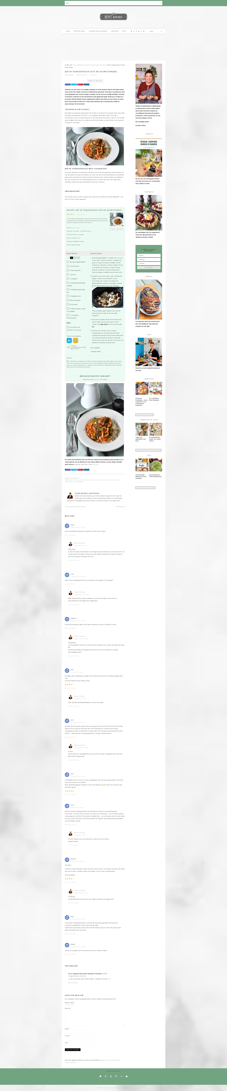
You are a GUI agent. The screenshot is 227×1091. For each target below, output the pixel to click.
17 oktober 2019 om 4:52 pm (78, 722)
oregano (95, 480)
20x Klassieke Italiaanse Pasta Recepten (140, 476)
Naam (67, 1029)
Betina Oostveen (75, 227)
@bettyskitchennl (96, 379)
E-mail (67, 1036)
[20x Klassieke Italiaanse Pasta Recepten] (141, 465)
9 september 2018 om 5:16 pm (81, 594)
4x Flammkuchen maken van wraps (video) (155, 439)
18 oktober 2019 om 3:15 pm (78, 776)
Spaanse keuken (108, 480)
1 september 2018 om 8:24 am (78, 576)
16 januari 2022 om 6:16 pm (78, 919)
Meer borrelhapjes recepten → (148, 450)
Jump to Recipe (95, 81)
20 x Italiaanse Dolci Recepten (154, 399)
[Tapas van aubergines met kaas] (141, 435)
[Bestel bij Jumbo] (75, 340)
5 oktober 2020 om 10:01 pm (81, 893)
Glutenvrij (75, 480)
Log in (128, 1087)
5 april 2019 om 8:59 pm (77, 672)
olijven (91, 480)
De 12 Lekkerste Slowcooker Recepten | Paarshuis (85, 973)
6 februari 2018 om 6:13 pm (81, 545)
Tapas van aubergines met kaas (140, 439)
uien (73, 481)
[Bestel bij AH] (69, 340)
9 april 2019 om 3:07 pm (80, 698)
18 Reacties (94, 75)
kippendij (83, 480)
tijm (113, 480)
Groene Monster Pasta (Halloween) (155, 475)
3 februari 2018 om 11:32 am (78, 527)
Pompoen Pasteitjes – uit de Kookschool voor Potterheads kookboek (141, 401)
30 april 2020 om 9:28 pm (77, 807)
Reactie (68, 1008)
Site (66, 1042)
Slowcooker (100, 480)
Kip (79, 480)
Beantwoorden (70, 535)
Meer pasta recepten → (145, 487)
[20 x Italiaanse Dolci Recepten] (155, 389)
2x (75, 257)
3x (78, 257)
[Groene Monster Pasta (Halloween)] (155, 465)
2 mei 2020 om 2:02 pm (80, 835)
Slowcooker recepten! (97, 182)
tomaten (117, 480)
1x (71, 257)
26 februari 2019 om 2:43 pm (78, 620)
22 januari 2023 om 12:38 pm (78, 946)
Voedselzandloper (79, 481)
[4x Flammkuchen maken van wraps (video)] (155, 435)
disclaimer (95, 464)
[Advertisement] (113, 47)
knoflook (87, 480)
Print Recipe (117, 229)
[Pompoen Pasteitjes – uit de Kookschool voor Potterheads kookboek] (141, 389)
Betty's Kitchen (113, 16)
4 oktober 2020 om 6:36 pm (77, 861)
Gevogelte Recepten (74, 478)
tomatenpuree (68, 481)
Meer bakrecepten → (144, 414)
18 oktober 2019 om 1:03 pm (81, 747)
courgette (70, 480)
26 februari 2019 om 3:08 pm (81, 638)
